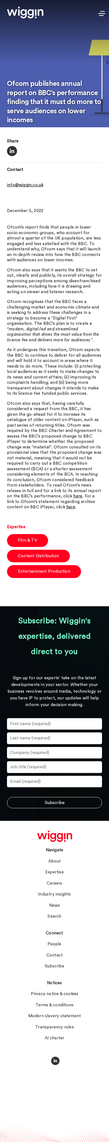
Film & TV (27, 540)
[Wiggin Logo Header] (25, 12)
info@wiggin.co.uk (25, 185)
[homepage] (54, 836)
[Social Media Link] (55, 1061)
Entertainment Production (44, 571)
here (77, 496)
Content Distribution (38, 556)
